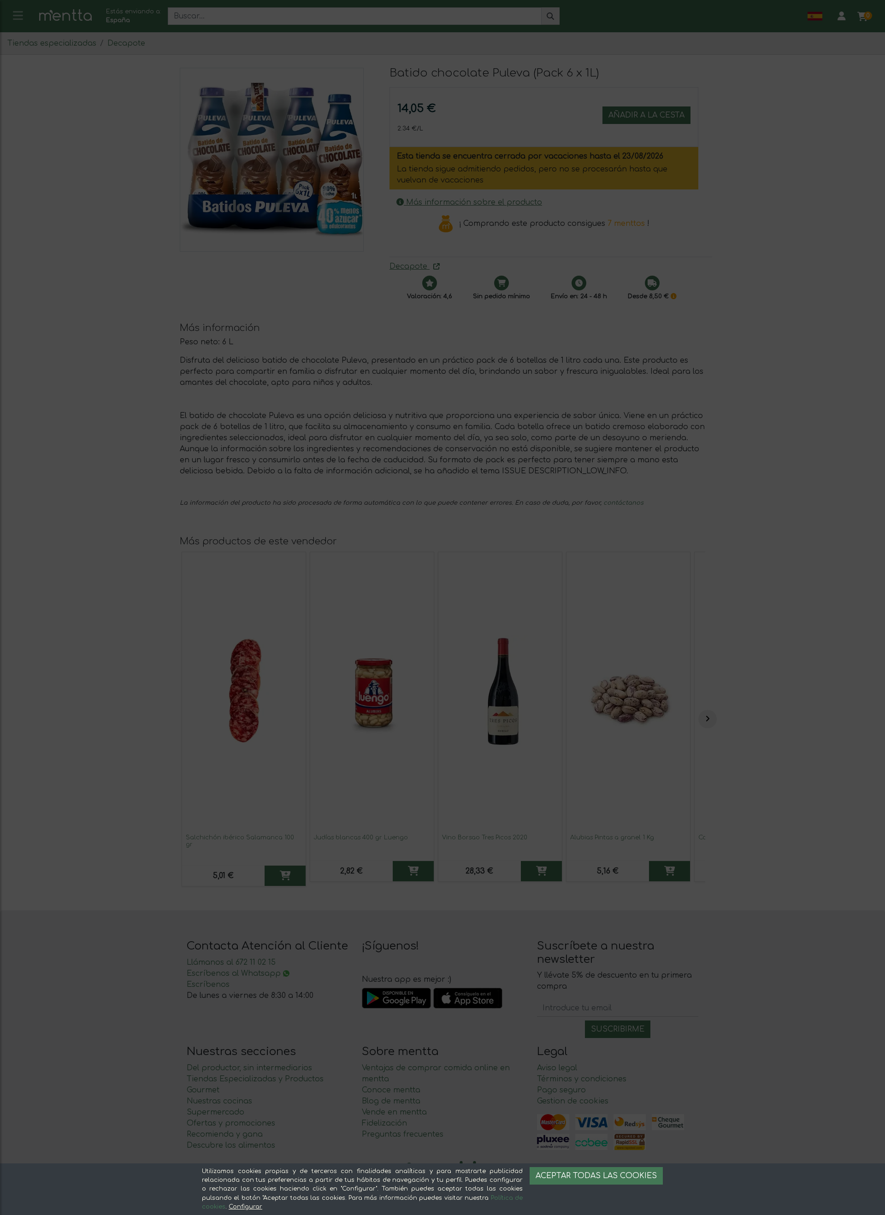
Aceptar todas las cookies (596, 1176)
